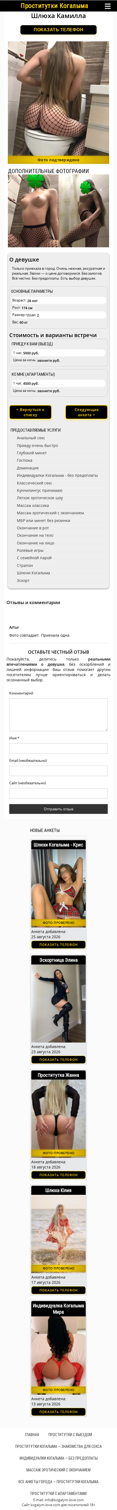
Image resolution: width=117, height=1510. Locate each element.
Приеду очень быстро (37, 445)
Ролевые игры (30, 550)
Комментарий (21, 693)
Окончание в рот (33, 527)
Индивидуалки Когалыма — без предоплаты (59, 1458)
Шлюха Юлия (58, 1190)
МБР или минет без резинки (43, 520)
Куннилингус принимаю (40, 490)
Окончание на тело (35, 535)
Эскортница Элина (58, 960)
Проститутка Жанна (58, 1075)
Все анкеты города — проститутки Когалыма (58, 1481)
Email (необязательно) (28, 760)
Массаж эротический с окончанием (50, 512)
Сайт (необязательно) (27, 782)
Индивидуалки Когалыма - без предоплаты (57, 475)
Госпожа (24, 460)
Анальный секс (31, 437)
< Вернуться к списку (30, 412)
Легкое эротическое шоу (40, 497)
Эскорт (23, 580)
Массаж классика (33, 505)
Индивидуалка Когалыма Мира (58, 1308)
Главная (32, 1434)
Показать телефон (58, 29)
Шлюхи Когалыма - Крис (58, 845)
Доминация (28, 467)
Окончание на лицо (35, 543)
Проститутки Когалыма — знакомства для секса (58, 1446)
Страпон (25, 565)
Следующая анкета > (87, 412)
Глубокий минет (32, 452)
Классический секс (34, 483)
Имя (14, 738)
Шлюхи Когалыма (33, 572)
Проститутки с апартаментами (58, 1493)
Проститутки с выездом (70, 1434)
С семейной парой (34, 557)
